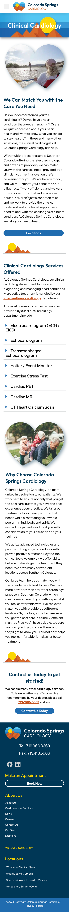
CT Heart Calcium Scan (32, 407)
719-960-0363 (28, 702)
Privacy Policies (34, 905)
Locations (10, 835)
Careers (9, 819)
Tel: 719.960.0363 (34, 745)
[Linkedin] (18, 764)
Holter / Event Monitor (31, 365)
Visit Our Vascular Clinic (19, 847)
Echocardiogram (26, 340)
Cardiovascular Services (19, 808)
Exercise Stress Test (29, 376)
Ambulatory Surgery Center (22, 886)
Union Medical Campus (19, 873)
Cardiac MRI (21, 396)
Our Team (10, 830)
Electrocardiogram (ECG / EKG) (32, 327)
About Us (10, 802)
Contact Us (11, 824)
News (8, 813)
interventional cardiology (22, 298)
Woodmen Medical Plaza (20, 867)
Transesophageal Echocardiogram (23, 353)
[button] (6, 6)
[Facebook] (10, 764)
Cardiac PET (22, 386)
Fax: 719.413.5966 (34, 753)
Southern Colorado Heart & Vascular (27, 880)
